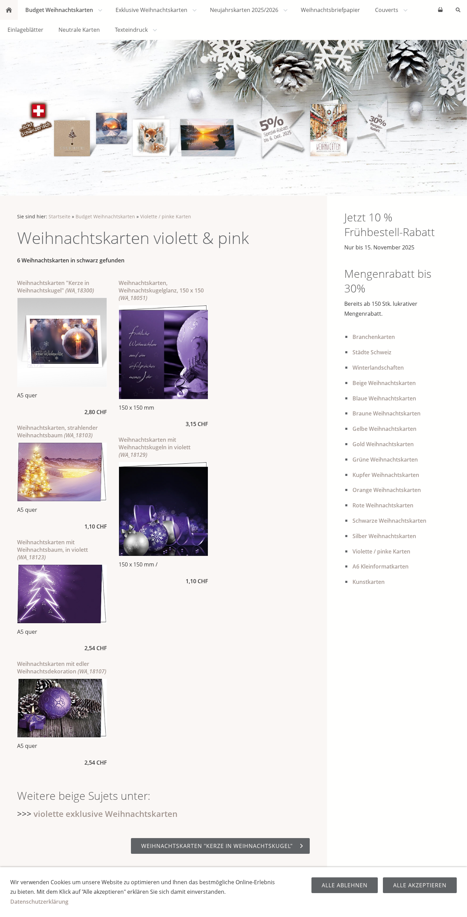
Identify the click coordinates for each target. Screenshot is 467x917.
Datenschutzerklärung (39, 901)
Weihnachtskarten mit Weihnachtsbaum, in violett (52, 549)
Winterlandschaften (378, 367)
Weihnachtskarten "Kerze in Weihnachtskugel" (55, 286)
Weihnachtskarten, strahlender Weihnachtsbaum (57, 431)
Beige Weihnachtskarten (384, 383)
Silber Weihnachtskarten (384, 536)
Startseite (59, 216)
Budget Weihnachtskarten (105, 216)
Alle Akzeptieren (419, 885)
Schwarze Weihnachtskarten (389, 520)
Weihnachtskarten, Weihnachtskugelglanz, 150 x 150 (161, 290)
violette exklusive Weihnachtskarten (105, 813)
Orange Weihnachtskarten (386, 490)
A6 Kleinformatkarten (380, 566)
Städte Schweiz (371, 352)
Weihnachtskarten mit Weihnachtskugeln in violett (154, 447)
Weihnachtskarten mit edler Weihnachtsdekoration (61, 667)
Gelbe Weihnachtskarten (384, 429)
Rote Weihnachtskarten (382, 505)
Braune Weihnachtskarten (386, 413)
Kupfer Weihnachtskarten (385, 475)
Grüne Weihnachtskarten (385, 459)
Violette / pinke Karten (165, 216)
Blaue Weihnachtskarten (384, 398)
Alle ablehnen (345, 885)
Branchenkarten (373, 337)
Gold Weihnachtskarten (383, 444)
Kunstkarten (368, 582)
